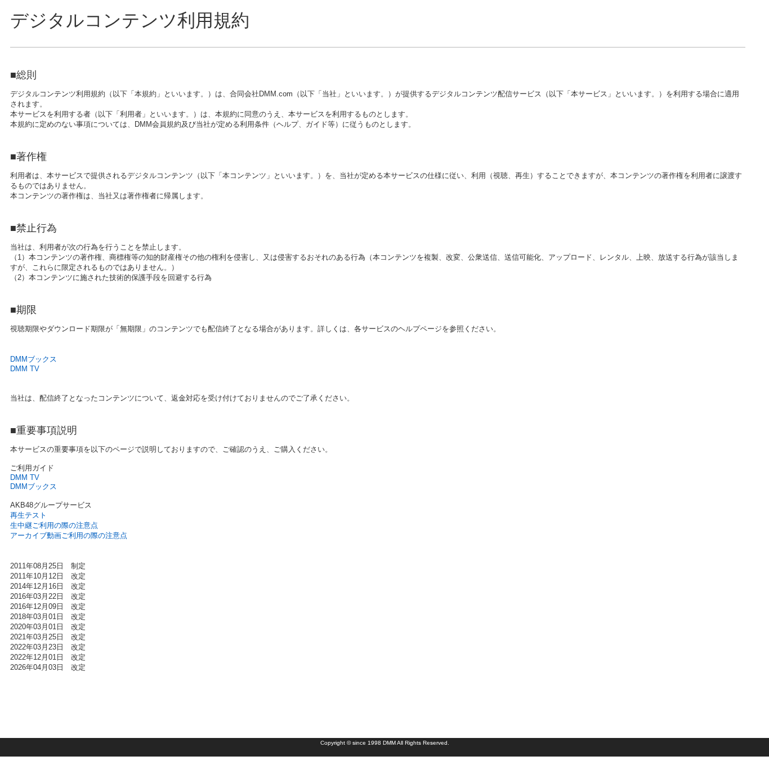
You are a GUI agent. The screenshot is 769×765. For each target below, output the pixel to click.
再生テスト (28, 515)
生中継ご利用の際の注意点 (54, 525)
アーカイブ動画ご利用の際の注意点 (68, 535)
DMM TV (24, 368)
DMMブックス (33, 359)
